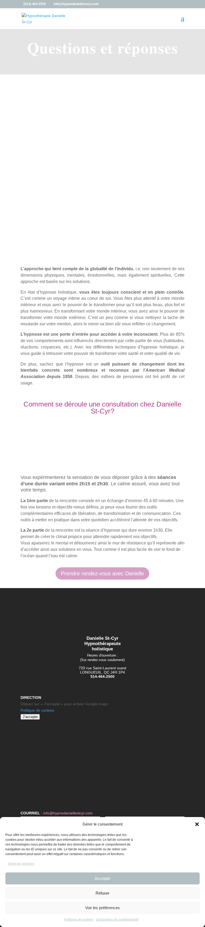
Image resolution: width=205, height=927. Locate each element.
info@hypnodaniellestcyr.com (68, 813)
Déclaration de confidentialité (117, 919)
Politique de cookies (78, 919)
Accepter (103, 878)
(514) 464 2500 (34, 4)
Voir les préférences (102, 907)
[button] (197, 824)
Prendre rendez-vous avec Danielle (102, 573)
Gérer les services (21, 864)
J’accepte (30, 717)
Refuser (102, 893)
